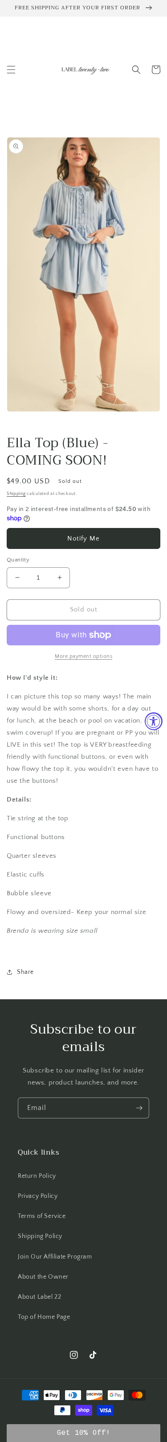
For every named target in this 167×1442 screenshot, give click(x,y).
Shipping (16, 493)
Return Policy (37, 1176)
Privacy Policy (37, 1196)
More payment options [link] (83, 656)
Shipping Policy (40, 1236)
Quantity (18, 560)
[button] (11, 69)
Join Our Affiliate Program (55, 1256)
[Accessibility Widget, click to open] (154, 721)
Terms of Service (42, 1216)
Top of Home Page (44, 1317)
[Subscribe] (139, 1107)
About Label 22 (39, 1297)
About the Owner (43, 1276)
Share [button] (25, 972)
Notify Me (83, 538)
